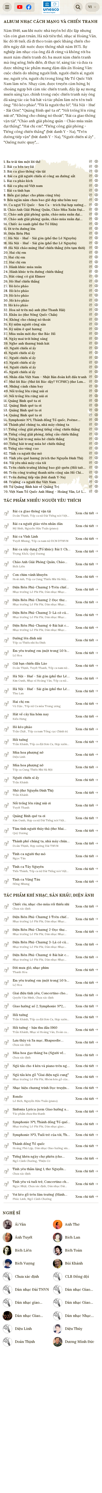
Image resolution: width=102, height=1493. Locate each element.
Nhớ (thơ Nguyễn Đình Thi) (33, 790)
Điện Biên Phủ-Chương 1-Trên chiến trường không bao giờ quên (40, 587)
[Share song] (91, 161)
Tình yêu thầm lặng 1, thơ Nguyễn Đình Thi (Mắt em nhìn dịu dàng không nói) (38, 1169)
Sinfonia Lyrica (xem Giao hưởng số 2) (40, 1109)
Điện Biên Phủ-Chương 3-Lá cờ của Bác (40, 613)
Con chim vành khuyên (30, 575)
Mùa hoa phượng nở (28, 752)
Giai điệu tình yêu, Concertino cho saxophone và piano (39, 993)
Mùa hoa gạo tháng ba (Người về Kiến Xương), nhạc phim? (38, 1053)
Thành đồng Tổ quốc (29, 1144)
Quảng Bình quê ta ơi (29, 816)
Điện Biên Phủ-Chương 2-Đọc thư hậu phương (38, 600)
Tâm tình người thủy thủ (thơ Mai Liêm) (38, 829)
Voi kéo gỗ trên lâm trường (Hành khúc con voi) (39, 1194)
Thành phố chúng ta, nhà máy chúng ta (41, 841)
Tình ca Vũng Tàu (26, 879)
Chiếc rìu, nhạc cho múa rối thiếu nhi (41, 904)
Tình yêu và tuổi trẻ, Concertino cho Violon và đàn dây (40, 1182)
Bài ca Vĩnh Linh (25, 536)
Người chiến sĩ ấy (26, 778)
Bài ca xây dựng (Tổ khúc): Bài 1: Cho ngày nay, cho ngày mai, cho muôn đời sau (41, 549)
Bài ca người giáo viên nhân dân (38, 524)
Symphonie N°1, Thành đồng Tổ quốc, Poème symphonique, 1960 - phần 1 (41, 1122)
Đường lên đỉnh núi (27, 638)
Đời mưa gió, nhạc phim (31, 968)
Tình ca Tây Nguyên (28, 867)
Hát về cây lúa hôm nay (31, 714)
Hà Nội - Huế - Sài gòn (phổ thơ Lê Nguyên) (40, 676)
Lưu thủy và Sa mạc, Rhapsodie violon (37, 1040)
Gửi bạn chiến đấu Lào (30, 663)
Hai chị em (21, 702)
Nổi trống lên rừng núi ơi (32, 803)
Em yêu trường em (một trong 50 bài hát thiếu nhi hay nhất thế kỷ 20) (41, 651)
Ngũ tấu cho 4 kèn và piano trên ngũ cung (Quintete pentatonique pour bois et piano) (41, 1066)
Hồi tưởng (20, 740)
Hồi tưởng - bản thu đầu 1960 (35, 1027)
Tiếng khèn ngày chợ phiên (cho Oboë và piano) (37, 1156)
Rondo (18, 1096)
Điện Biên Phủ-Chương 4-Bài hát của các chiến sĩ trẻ (41, 625)
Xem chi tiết (84, 513)
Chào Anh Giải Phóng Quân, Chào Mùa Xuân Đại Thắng (39, 562)
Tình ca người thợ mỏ (29, 854)
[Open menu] (7, 7)
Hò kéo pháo (22, 727)
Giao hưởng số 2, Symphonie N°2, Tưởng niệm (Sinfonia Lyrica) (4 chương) (38, 1006)
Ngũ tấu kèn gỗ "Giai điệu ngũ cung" (41, 1075)
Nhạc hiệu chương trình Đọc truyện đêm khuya (39, 1088)
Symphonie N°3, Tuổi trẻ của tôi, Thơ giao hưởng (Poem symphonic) (41, 1135)
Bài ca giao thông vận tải (32, 511)
